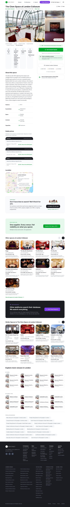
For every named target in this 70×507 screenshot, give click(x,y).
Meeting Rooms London (24, 477)
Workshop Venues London (25, 488)
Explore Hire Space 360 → (51, 226)
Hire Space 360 (26, 447)
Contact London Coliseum (52, 65)
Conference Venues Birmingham (49, 478)
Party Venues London (24, 473)
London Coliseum (11, 8)
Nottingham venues (39, 493)
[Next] (63, 238)
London (15, 43)
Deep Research (45, 2)
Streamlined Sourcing (25, 450)
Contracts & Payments (25, 453)
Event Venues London (9, 482)
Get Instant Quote (52, 49)
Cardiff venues (38, 488)
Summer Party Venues (9, 473)
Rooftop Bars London (24, 475)
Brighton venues (39, 486)
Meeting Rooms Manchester (49, 475)
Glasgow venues (39, 482)
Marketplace (42, 449)
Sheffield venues (39, 497)
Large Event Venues (23, 486)
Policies (50, 458)
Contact (50, 456)
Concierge (42, 451)
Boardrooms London (24, 479)
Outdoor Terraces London (10, 490)
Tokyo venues (58, 475)
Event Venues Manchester (48, 472)
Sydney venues (59, 479)
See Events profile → (28, 158)
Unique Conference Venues (10, 471)
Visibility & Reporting (25, 456)
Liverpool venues (39, 484)
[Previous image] (7, 245)
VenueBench (51, 451)
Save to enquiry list (51, 71)
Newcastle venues (39, 490)
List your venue (43, 458)
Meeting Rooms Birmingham (49, 484)
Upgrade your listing (60, 453)
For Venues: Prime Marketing (43, 453)
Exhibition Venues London (10, 486)
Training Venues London (9, 479)
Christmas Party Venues (24, 471)
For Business (27, 2)
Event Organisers (34, 450)
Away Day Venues (8, 477)
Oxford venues (38, 495)
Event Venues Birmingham (48, 481)
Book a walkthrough (25, 460)
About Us (51, 447)
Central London (22, 43)
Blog (50, 449)
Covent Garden (30, 43)
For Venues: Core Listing (42, 456)
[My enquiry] (63, 2)
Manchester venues (39, 471)
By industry (25, 457)
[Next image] (17, 245)
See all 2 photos (59, 39)
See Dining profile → (28, 148)
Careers (50, 452)
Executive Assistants (34, 453)
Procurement (34, 447)
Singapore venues (59, 477)
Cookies (63, 503)
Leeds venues (38, 479)
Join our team (60, 449)
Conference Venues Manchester (49, 469)
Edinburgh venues (39, 475)
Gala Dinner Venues (9, 484)
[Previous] (59, 238)
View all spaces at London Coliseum (14, 297)
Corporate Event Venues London (26, 482)
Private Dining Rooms (9, 475)
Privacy (54, 503)
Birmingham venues (39, 473)
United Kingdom (8, 43)
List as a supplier (43, 460)
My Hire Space (56, 2)
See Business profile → (28, 138)
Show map (37, 8)
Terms (58, 503)
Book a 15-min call (53, 206)
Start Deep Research (53, 309)
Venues (19, 2)
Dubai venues (58, 473)
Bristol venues (38, 477)
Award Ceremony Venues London (26, 484)
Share (59, 6)
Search (36, 2)
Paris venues (58, 471)
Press (50, 454)
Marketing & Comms (34, 456)
